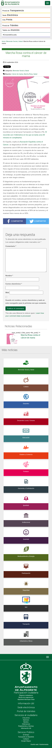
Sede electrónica (26, 707)
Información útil (26, 703)
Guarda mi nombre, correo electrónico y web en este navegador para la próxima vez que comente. (25, 301)
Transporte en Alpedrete (26, 737)
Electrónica (10, 15)
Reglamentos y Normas (26, 726)
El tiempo (26, 735)
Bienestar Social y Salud (14, 41)
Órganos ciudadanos (26, 695)
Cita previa (26, 718)
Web (7, 292)
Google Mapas (26, 741)
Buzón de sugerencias (26, 697)
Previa (7, 19)
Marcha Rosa (28, 74)
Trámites (10, 25)
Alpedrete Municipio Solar (26, 699)
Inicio (3, 41)
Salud (35, 74)
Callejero (26, 739)
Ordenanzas (26, 724)
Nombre (9, 276)
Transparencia (13, 10)
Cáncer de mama (17, 74)
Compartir (17, 221)
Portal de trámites (26, 711)
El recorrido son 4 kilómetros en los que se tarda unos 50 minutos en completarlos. (25, 135)
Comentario (10, 246)
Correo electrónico (13, 284)
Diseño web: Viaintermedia (39, 744)
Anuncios (10, 30)
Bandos (26, 722)
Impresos (26, 720)
